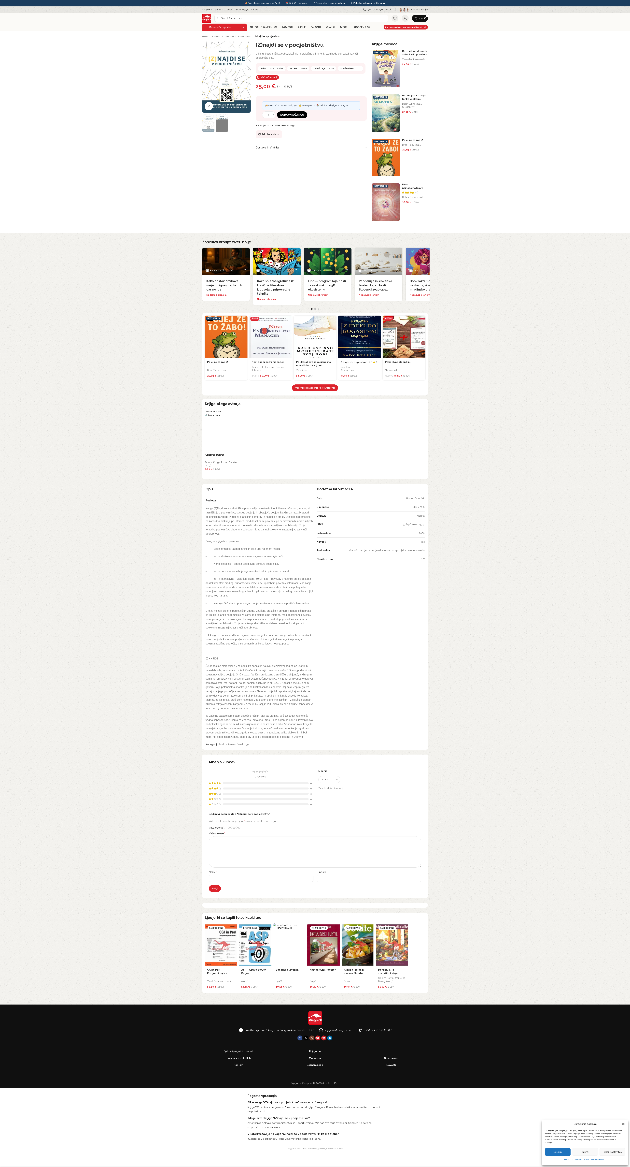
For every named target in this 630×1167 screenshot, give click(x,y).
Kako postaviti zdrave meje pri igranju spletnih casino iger (224, 285)
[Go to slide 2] (315, 309)
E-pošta (322, 872)
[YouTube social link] (317, 1038)
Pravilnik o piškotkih (573, 1159)
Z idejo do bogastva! (353, 362)
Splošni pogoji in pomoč (594, 1159)
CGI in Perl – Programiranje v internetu (217, 973)
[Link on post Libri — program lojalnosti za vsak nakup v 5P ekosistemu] (327, 261)
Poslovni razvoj (244, 36)
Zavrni (585, 1152)
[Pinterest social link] (323, 1038)
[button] (623, 1124)
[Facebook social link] (299, 1038)
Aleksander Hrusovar (221, 270)
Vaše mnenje (217, 833)
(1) (377, 362)
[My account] (405, 18)
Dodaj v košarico (292, 114)
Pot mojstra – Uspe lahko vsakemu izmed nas (414, 99)
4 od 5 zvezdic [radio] (236, 827)
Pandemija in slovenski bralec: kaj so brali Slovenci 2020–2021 (375, 285)
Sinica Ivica (214, 455)
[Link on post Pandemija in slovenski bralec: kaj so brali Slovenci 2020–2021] (378, 261)
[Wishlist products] (395, 18)
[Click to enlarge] (209, 106)
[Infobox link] (377, 9)
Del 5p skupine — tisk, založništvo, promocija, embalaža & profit (315, 1149)
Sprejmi (558, 1152)
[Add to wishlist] (244, 318)
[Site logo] (206, 18)
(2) (416, 192)
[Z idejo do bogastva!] (359, 337)
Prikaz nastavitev (612, 1152)
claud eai (265, 270)
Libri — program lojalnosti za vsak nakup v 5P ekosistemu (327, 285)
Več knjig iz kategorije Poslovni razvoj (315, 388)
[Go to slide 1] (312, 309)
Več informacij (269, 77)
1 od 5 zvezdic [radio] (228, 827)
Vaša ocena (216, 827)
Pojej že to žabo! (412, 140)
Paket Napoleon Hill (397, 362)
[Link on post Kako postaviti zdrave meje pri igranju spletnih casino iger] (226, 261)
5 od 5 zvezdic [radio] (239, 827)
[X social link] (305, 1038)
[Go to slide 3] (318, 309)
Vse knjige (229, 36)
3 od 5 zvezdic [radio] (234, 827)
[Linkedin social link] (329, 1038)
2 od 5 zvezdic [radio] (231, 827)
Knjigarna (216, 36)
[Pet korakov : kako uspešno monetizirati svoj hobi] (315, 337)
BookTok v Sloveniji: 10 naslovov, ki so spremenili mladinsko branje (428, 285)
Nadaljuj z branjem (216, 294)
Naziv (213, 872)
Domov (205, 36)
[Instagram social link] (311, 1038)
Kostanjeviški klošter (323, 969)
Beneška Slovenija (287, 969)
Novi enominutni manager (268, 362)
